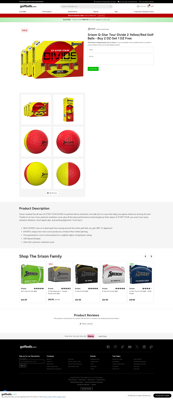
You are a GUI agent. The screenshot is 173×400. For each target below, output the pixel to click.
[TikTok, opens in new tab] (122, 347)
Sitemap (93, 384)
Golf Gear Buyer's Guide (74, 361)
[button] (111, 6)
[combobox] (86, 6)
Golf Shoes (136, 369)
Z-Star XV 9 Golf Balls (110, 291)
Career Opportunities (52, 366)
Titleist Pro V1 (115, 369)
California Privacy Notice (76, 382)
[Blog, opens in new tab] (151, 347)
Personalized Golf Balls (140, 361)
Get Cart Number (86, 388)
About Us (49, 359)
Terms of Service (72, 379)
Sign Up (23, 365)
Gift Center (71, 359)
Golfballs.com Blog (117, 359)
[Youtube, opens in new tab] (129, 347)
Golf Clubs (136, 366)
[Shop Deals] (86, 15)
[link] (141, 6)
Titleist (92, 369)
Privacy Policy (48, 397)
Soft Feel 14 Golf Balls (29, 291)
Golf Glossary (115, 361)
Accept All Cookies (162, 396)
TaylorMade (93, 366)
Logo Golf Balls (137, 359)
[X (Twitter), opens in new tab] (137, 347)
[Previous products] (145, 256)
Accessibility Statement (83, 384)
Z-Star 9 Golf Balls (81, 291)
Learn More (102, 336)
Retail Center (50, 364)
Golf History (115, 366)
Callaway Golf (94, 361)
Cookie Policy (61, 397)
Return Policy (91, 379)
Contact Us (50, 361)
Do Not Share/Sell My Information (94, 382)
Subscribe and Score (73, 366)
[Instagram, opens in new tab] (115, 347)
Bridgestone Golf (94, 359)
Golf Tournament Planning (75, 364)
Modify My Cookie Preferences (139, 396)
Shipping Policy (101, 379)
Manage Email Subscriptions (54, 369)
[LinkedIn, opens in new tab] (144, 347)
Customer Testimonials (118, 364)
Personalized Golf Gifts (140, 364)
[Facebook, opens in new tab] (108, 347)
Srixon (92, 364)
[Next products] (151, 256)
